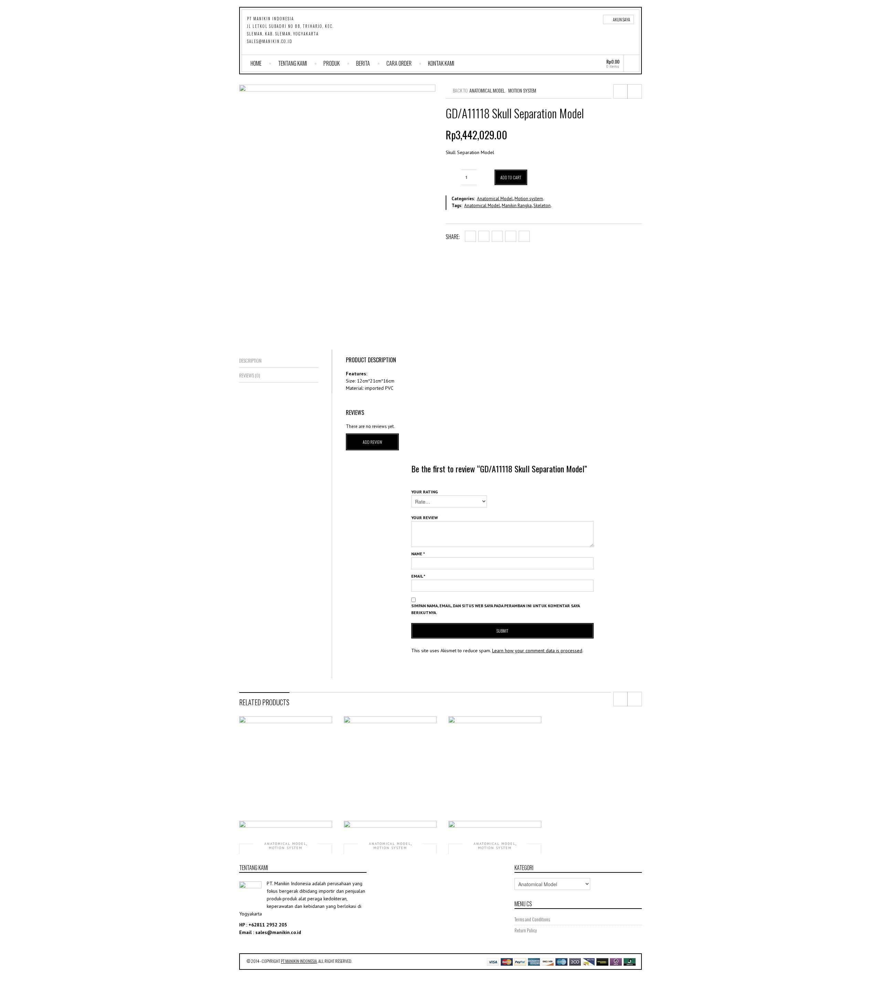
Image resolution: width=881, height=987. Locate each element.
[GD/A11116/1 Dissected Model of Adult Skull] (620, 91)
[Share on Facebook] (470, 236)
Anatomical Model (487, 90)
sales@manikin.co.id (270, 41)
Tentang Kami (292, 63)
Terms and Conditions (532, 919)
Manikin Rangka (517, 205)
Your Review (424, 517)
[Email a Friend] (524, 236)
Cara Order (399, 63)
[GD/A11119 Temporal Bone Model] (634, 91)
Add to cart (510, 177)
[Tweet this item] (483, 236)
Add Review (372, 442)
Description (250, 360)
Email (418, 576)
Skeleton (542, 205)
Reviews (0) (249, 375)
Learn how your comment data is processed (537, 650)
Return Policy (525, 930)
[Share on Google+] (497, 236)
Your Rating (424, 491)
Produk (331, 63)
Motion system (522, 90)
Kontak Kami (441, 63)
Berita (363, 63)
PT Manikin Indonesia (299, 961)
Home (256, 63)
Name (418, 553)
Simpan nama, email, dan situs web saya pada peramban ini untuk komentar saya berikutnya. (495, 609)
